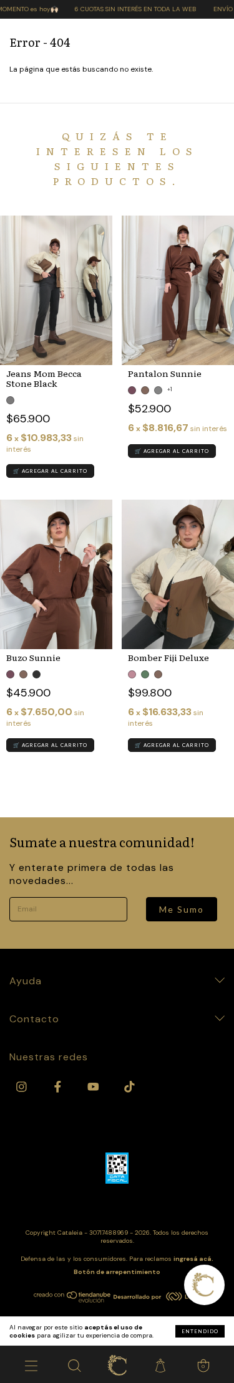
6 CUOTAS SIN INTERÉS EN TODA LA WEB (123, 9)
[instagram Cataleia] (22, 1086)
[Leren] (157, 1298)
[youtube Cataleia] (94, 1086)
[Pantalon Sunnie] (178, 290)
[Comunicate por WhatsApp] (204, 1285)
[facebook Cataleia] (59, 1086)
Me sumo (181, 909)
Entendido (200, 1331)
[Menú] (30, 1364)
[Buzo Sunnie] (56, 574)
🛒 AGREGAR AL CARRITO (50, 471)
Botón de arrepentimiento (117, 1272)
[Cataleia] (117, 1364)
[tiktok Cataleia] (129, 1086)
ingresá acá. (193, 1259)
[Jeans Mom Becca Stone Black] (56, 290)
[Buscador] (73, 1364)
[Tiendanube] (73, 1300)
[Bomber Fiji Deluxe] (178, 574)
